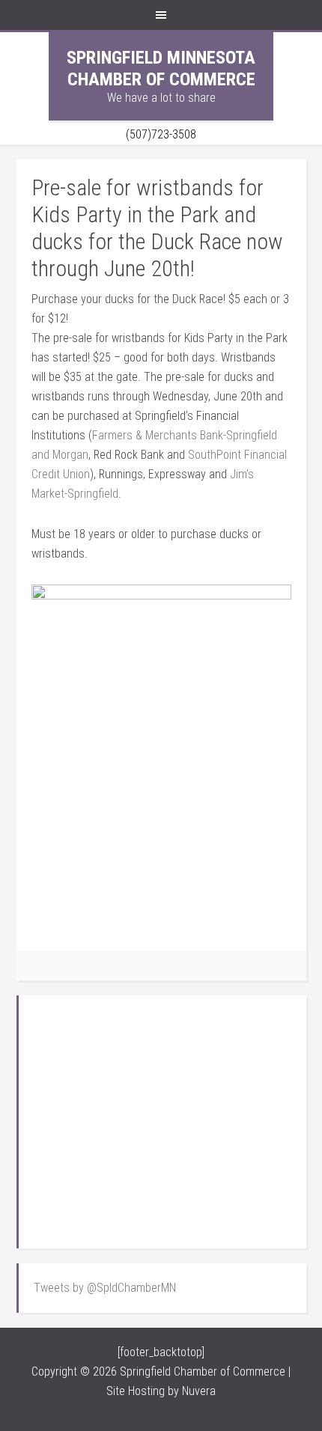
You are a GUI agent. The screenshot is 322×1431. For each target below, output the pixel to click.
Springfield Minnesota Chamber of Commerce (161, 68)
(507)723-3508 (161, 134)
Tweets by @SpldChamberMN (105, 1288)
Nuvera (199, 1391)
